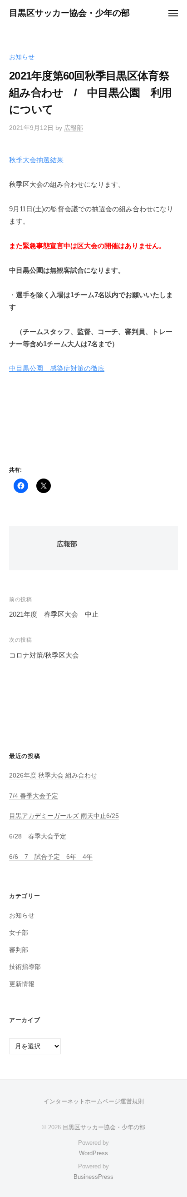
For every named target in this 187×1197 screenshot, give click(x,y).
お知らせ (21, 57)
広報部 (73, 128)
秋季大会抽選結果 (36, 160)
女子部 (18, 932)
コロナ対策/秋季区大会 (44, 655)
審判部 (18, 950)
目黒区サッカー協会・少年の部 (69, 13)
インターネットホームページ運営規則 (94, 1101)
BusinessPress (93, 1176)
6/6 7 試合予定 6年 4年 (51, 856)
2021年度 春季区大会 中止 (53, 614)
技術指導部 (25, 966)
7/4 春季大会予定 (33, 796)
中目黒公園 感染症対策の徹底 (56, 368)
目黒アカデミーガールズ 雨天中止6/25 (64, 816)
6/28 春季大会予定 (37, 836)
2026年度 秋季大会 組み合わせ (53, 775)
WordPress (93, 1153)
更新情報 (21, 984)
